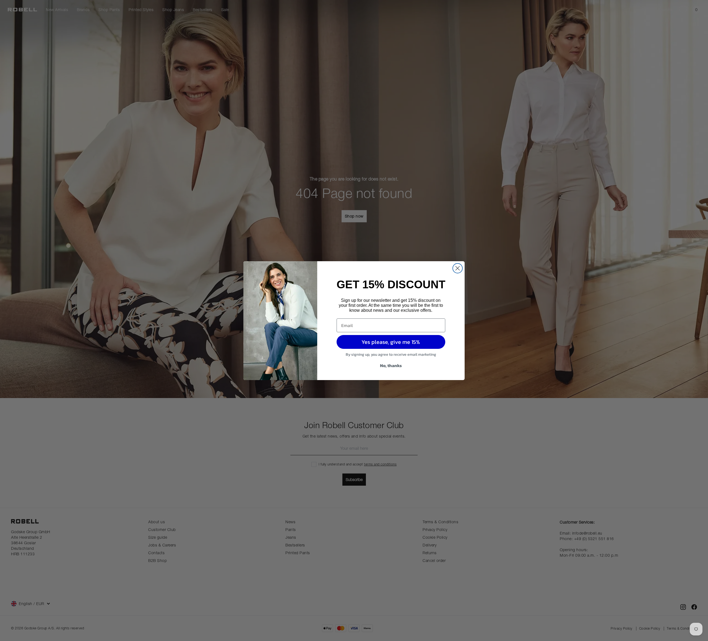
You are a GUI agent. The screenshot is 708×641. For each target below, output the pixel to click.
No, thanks (391, 365)
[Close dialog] (457, 268)
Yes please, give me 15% (390, 342)
